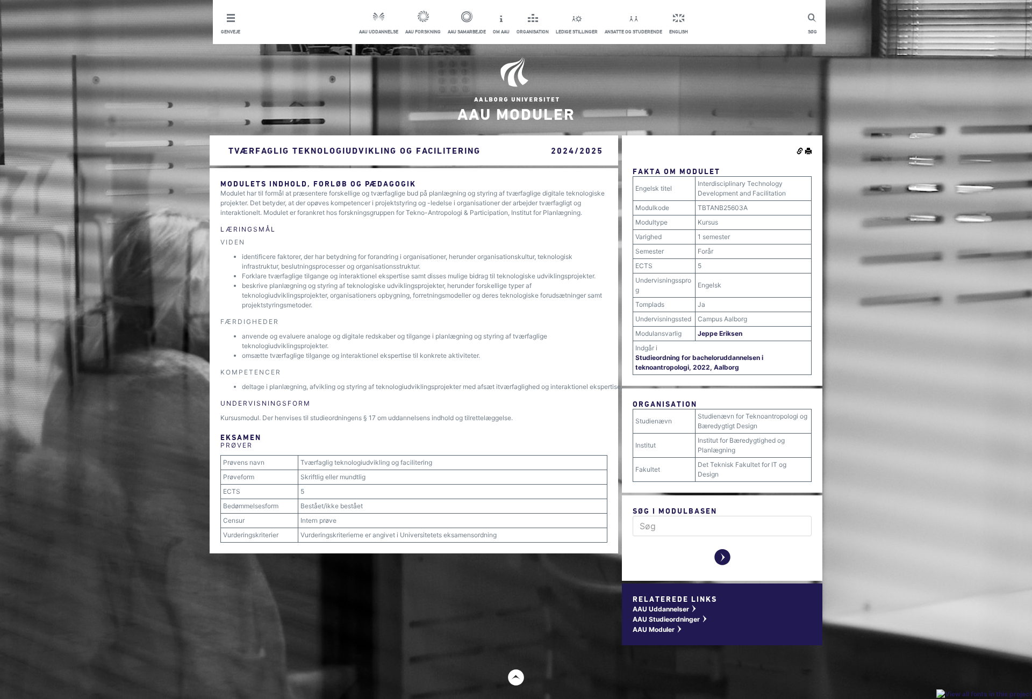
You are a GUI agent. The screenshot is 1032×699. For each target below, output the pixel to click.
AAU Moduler (658, 629)
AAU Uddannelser (665, 609)
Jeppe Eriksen (720, 333)
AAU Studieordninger (670, 619)
